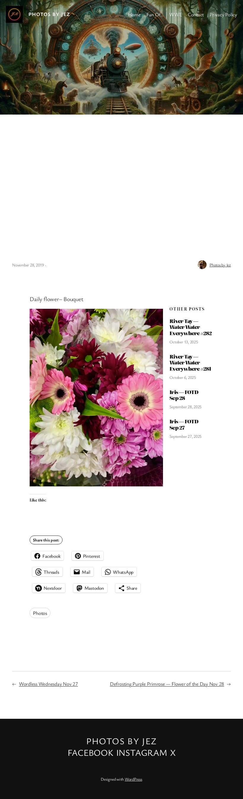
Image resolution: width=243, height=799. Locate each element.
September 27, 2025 (186, 436)
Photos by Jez (49, 14)
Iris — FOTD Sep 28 (184, 395)
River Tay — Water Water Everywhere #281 (190, 362)
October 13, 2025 (184, 342)
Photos (40, 613)
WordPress (133, 779)
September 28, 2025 (186, 406)
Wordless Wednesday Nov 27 (48, 683)
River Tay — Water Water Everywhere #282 (191, 327)
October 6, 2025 (183, 377)
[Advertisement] (121, 176)
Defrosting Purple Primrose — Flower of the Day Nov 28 (167, 683)
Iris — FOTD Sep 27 (184, 424)
